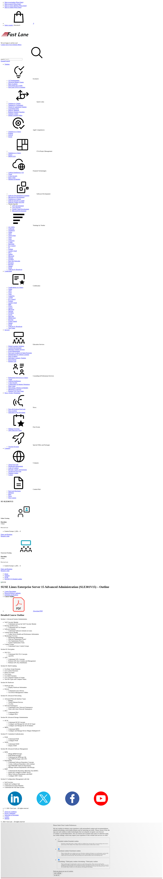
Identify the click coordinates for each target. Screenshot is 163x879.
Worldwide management (15, 466)
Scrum (10, 137)
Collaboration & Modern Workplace (19, 384)
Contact (10, 475)
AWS (10, 234)
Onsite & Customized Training (17, 107)
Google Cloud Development (20, 209)
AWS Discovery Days (15, 430)
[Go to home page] (15, 41)
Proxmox (11, 263)
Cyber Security (12, 176)
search (3, 59)
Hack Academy (13, 84)
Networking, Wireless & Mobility (18, 388)
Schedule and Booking (11, 595)
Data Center (11, 177)
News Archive (12, 411)
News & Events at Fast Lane (16, 409)
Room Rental (12, 360)
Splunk (10, 266)
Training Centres (13, 473)
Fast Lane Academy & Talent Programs (20, 353)
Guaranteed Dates (13, 108)
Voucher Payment (13, 446)
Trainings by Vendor (14, 103)
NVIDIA (11, 259)
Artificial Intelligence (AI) (16, 172)
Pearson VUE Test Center (16, 391)
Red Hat (10, 264)
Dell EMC (11, 244)
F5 (9, 247)
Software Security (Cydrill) (16, 200)
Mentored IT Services (14, 389)
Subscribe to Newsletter (12, 815)
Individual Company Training (17, 358)
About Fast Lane (13, 464)
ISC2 (9, 252)
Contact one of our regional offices (11, 44)
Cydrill (10, 242)
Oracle (10, 314)
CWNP (10, 297)
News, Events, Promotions (12, 393)
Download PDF (38, 611)
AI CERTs (11, 227)
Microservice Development (16, 197)
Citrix (10, 239)
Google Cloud (12, 251)
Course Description (10, 591)
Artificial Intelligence (14, 381)
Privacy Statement (10, 813)
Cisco (10, 237)
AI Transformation (13, 80)
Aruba (10, 232)
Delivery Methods (13, 110)
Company (7, 448)
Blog (9, 494)
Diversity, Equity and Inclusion (17, 469)
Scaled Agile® (12, 321)
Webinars (11, 493)
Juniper (10, 254)
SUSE (10, 268)
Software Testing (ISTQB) (16, 202)
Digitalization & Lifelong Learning (18, 354)
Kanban (10, 133)
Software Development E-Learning (18, 195)
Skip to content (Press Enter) (13, 7)
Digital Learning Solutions (16, 346)
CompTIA (11, 240)
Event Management (14, 351)
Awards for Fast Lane (14, 471)
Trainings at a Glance (14, 131)
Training (7, 64)
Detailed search (5, 61)
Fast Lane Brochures (14, 491)
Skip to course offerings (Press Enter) (16, 6)
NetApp (10, 257)
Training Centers (13, 114)
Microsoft (11, 256)
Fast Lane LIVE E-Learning (16, 87)
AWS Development (18, 206)
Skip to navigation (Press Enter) (14, 2)
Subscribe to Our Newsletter (16, 412)
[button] (17, 25)
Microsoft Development (19, 211)
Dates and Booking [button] (6, 534)
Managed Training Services (16, 349)
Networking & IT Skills (15, 85)
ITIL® (10, 154)
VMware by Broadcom (15, 269)
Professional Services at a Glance (18, 377)
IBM (9, 304)
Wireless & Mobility (14, 179)
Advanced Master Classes (16, 82)
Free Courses (12, 498)
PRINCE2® (12, 156)
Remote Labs (12, 361)
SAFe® (10, 135)
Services (7, 330)
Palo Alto (11, 316)
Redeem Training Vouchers (16, 112)
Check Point (12, 235)
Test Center (11, 328)
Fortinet (10, 249)
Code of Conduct (13, 468)
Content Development (14, 348)
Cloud (10, 174)
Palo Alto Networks (14, 261)
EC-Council (11, 246)
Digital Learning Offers (15, 115)
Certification (8, 271)
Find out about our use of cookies (63, 871)
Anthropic (11, 229)
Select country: (9, 25)
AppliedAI (11, 230)
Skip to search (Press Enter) (13, 4)
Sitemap (7, 818)
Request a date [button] (5, 536)
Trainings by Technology (15, 105)
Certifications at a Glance (15, 287)
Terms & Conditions (11, 812)
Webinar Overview (14, 429)
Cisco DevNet (16, 207)
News (10, 496)
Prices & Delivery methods (13, 593)
